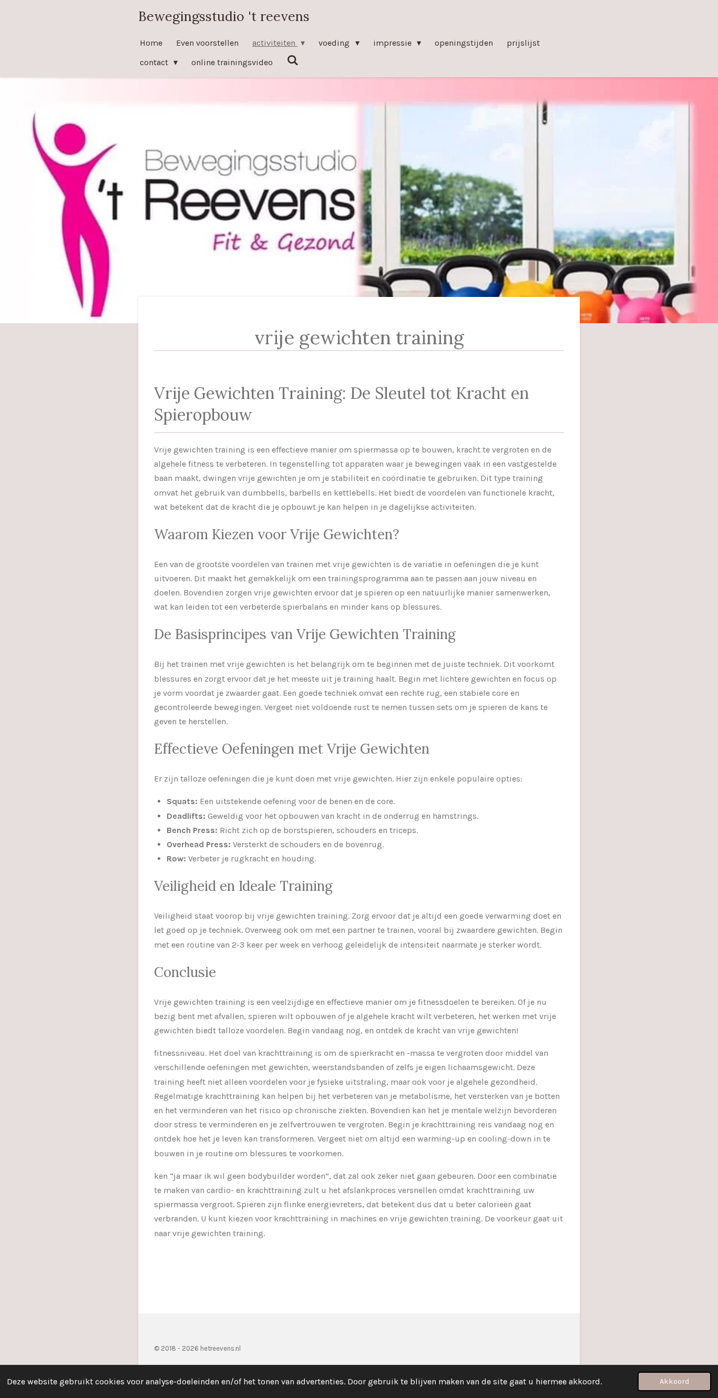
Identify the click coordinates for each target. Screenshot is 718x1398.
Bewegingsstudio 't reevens (224, 16)
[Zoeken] (292, 60)
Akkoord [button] (674, 1381)
